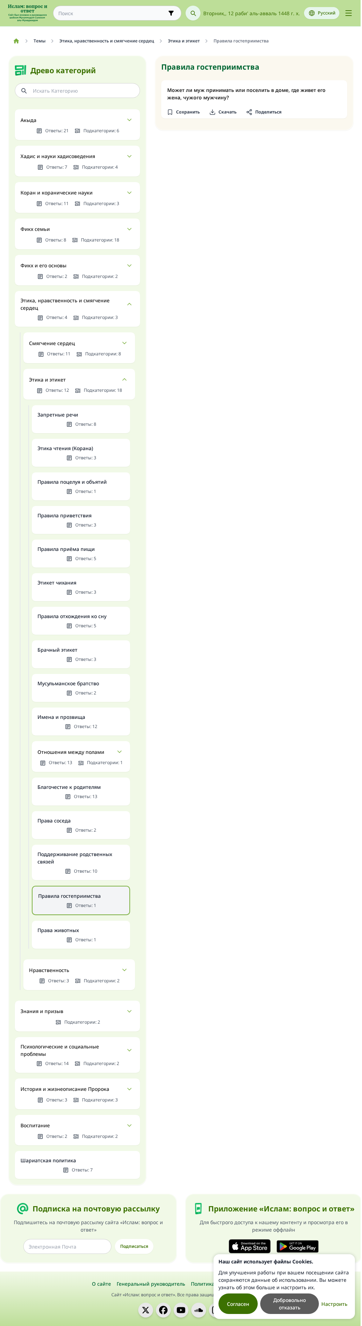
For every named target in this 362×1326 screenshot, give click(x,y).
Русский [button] (326, 13)
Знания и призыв (42, 1011)
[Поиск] (193, 13)
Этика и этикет (47, 379)
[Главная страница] (16, 41)
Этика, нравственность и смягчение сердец (65, 304)
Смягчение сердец (52, 343)
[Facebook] (163, 1310)
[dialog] (284, 1286)
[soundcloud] (198, 1310)
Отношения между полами (70, 752)
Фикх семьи (35, 229)
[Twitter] (145, 1310)
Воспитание (35, 1125)
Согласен (238, 1304)
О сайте (101, 1283)
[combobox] (112, 13)
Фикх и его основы (43, 265)
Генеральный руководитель (151, 1283)
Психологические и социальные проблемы (60, 1050)
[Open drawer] (349, 13)
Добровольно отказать (289, 1304)
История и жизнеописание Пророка (65, 1089)
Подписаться (134, 1246)
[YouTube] (181, 1310)
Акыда (28, 120)
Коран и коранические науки (57, 192)
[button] (183, 112)
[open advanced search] (171, 13)
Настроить (334, 1304)
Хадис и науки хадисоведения (58, 156)
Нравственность (49, 970)
